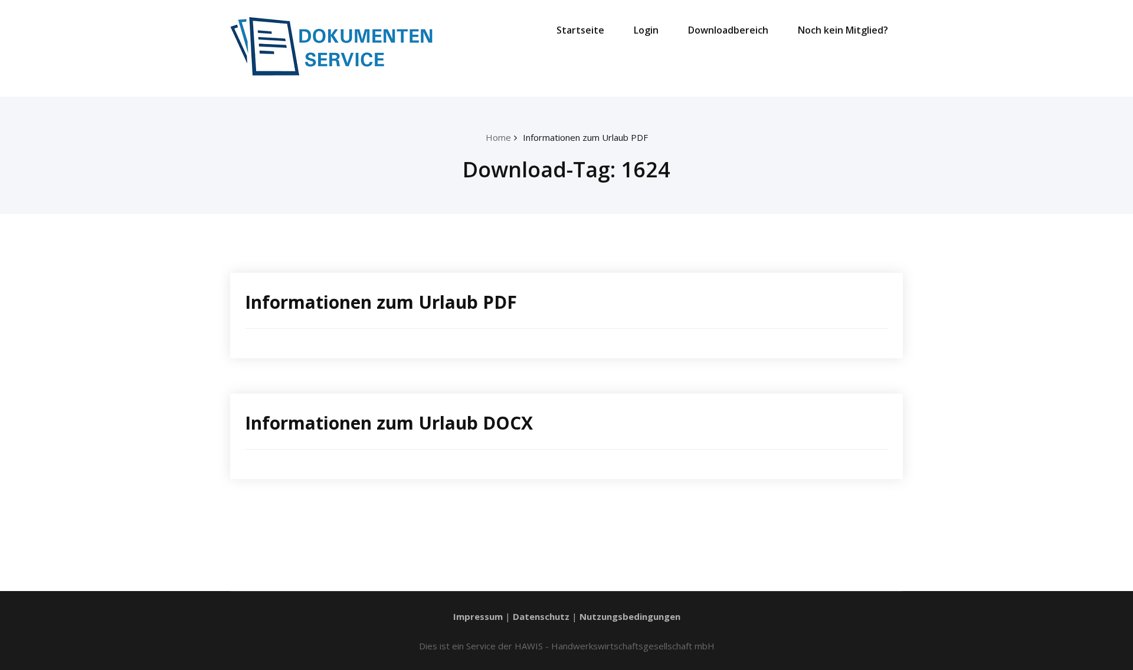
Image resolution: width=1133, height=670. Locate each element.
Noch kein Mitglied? (843, 30)
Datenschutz (541, 616)
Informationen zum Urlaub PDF (585, 137)
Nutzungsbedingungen (629, 616)
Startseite (580, 30)
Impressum (478, 616)
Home (498, 137)
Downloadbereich (728, 30)
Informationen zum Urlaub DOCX (389, 423)
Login (646, 30)
